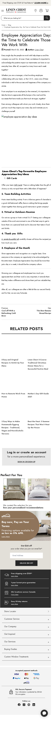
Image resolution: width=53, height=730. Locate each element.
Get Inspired (9, 634)
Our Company (10, 626)
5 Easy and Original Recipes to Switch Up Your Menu (13, 362)
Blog (9, 25)
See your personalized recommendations (23, 507)
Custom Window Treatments (16, 656)
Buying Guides (10, 649)
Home (3, 25)
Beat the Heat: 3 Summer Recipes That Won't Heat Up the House (39, 424)
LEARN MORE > (41, 3)
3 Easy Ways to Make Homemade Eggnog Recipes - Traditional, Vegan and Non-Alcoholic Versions (12, 427)
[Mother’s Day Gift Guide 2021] (39, 382)
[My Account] (41, 10)
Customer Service (12, 618)
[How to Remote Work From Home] (13, 382)
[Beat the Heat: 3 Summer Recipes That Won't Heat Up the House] (39, 410)
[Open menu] (2, 10)
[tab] (26, 619)
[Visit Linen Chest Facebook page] (19, 704)
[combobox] (25, 17)
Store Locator (10, 611)
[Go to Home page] (19, 11)
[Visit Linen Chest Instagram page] (24, 704)
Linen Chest (39, 49)
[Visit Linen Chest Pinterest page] (29, 704)
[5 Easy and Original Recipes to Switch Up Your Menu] (13, 348)
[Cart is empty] (47, 10)
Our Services (10, 641)
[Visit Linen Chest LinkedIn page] (33, 704)
